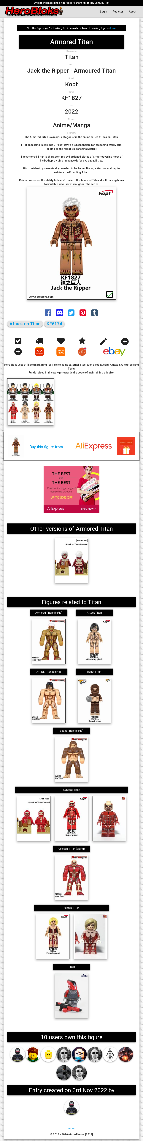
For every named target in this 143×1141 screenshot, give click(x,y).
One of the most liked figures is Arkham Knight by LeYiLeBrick (71, 2)
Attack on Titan (25, 323)
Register (118, 11)
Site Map (71, 1128)
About (132, 11)
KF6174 (54, 323)
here (113, 28)
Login (103, 11)
